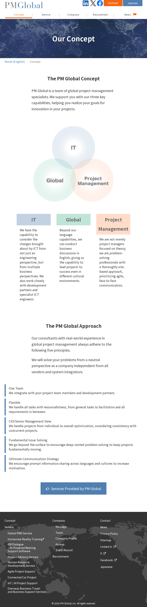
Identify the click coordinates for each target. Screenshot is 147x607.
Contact (113, 3)
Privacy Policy (109, 533)
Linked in (106, 547)
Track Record (64, 550)
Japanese (132, 3)
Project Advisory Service (23, 557)
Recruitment (100, 14)
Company (73, 14)
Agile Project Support (21, 571)
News (127, 14)
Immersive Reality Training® (26, 539)
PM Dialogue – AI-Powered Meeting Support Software (22, 548)
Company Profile (66, 538)
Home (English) (15, 61)
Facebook (106, 560)
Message (61, 527)
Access (60, 544)
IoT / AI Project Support (23, 583)
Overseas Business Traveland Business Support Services (27, 590)
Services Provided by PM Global (76, 488)
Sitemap (105, 540)
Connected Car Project (22, 577)
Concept (10, 520)
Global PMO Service (20, 533)
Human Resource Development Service (21, 564)
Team (59, 533)
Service (46, 14)
